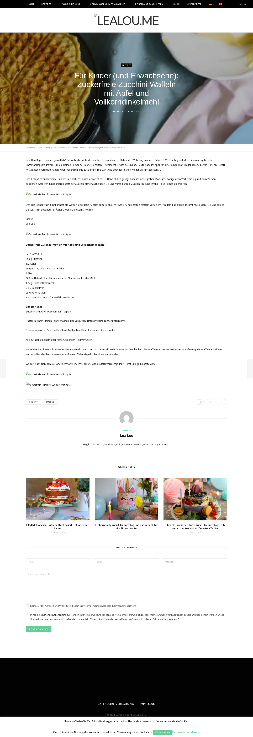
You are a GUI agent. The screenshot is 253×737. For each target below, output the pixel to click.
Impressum (148, 703)
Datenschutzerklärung (54, 614)
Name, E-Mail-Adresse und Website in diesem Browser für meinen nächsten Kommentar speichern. (83, 605)
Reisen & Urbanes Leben (149, 4)
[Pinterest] (218, 402)
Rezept (33, 402)
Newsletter (194, 4)
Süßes (50, 402)
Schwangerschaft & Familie (107, 4)
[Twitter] (212, 402)
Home (31, 4)
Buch (176, 4)
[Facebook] (207, 402)
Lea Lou (120, 111)
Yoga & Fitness (71, 4)
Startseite (30, 147)
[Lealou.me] (126, 20)
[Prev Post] (3, 368)
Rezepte (46, 4)
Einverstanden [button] (162, 732)
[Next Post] (250, 368)
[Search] (235, 4)
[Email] (224, 402)
